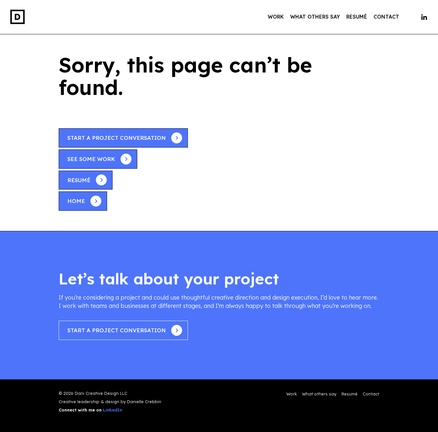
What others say (319, 393)
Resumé (349, 393)
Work (291, 393)
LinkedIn (112, 409)
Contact (371, 393)
